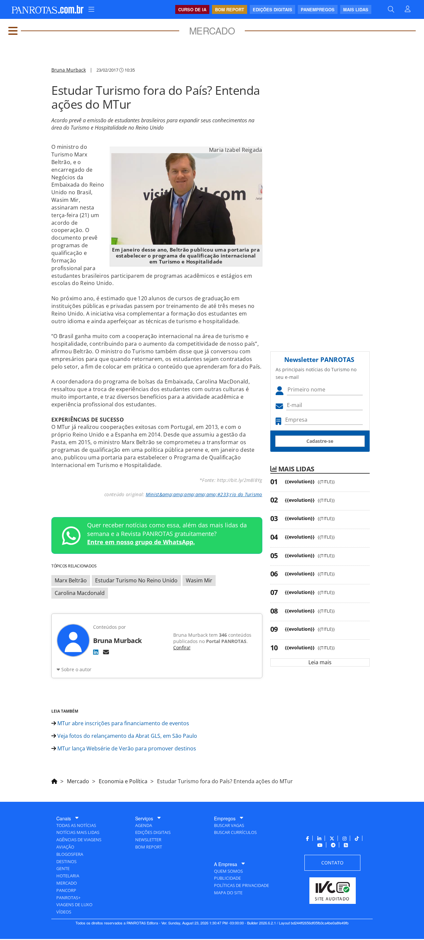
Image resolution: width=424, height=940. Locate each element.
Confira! (181, 647)
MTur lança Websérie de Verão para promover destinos (126, 748)
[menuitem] (91, 9)
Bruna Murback (68, 70)
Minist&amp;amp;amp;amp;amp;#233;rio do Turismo (204, 494)
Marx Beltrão (71, 580)
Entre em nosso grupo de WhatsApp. (141, 542)
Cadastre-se (319, 441)
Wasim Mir (199, 580)
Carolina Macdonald (80, 593)
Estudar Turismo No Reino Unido (136, 580)
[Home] (54, 780)
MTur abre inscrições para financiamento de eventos (122, 723)
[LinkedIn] (95, 652)
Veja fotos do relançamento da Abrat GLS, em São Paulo (126, 735)
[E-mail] (106, 652)
